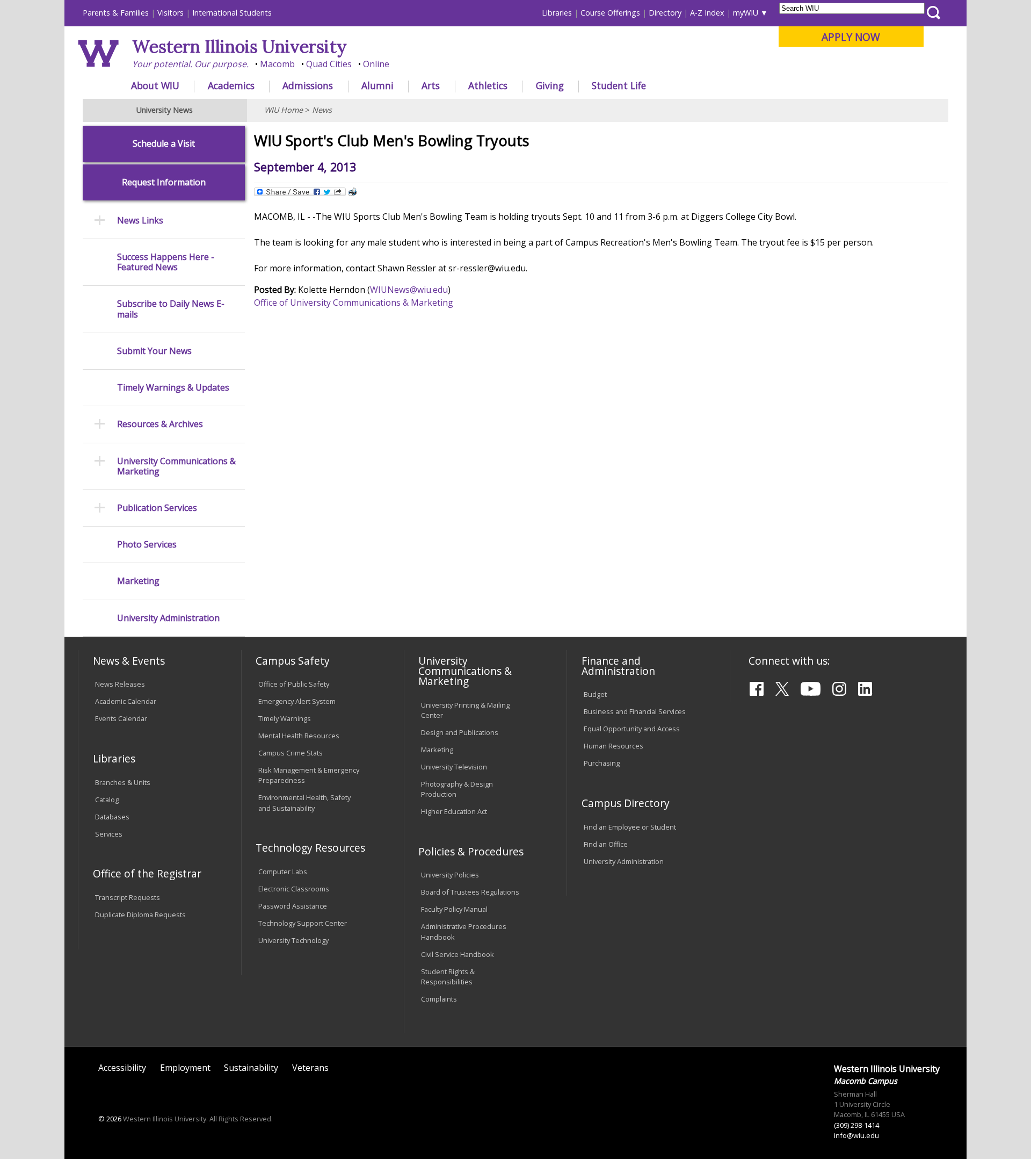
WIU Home (283, 110)
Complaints (439, 999)
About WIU (155, 85)
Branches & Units (122, 782)
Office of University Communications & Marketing (353, 302)
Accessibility (122, 1068)
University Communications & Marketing (176, 466)
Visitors (170, 13)
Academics (231, 85)
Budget (595, 694)
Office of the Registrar (147, 873)
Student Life (619, 85)
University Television (454, 767)
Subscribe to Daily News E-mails (170, 309)
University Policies (450, 875)
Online (376, 64)
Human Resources (613, 746)
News (322, 110)
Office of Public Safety (293, 684)
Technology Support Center (302, 923)
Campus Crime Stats (290, 753)
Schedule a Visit (164, 144)
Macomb (277, 64)
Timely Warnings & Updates (173, 388)
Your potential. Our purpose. (190, 64)
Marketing (138, 581)
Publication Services (157, 508)
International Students (232, 13)
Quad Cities (329, 64)
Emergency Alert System (297, 701)
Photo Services (147, 544)
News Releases (120, 684)
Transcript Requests (127, 897)
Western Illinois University (239, 46)
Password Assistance (292, 906)
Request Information (164, 182)
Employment (185, 1068)
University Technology (293, 940)
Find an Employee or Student (630, 827)
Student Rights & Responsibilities (448, 977)
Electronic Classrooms (293, 889)
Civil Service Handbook (457, 954)
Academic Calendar (125, 701)
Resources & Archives (160, 424)
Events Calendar (121, 718)
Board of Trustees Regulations (470, 892)
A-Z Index (707, 13)
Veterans (310, 1068)
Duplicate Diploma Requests (140, 914)
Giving (550, 85)
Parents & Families (116, 13)
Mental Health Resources (298, 735)
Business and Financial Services (635, 711)
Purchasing (602, 763)
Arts (431, 85)
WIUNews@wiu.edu (409, 290)
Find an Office (606, 844)
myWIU (745, 13)
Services (108, 834)
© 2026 (109, 1119)
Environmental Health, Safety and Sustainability (304, 802)
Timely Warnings (284, 718)
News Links (140, 220)
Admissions (307, 85)
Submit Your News (154, 351)
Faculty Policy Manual (454, 909)
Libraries (557, 13)
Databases (112, 817)
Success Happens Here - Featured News (165, 262)
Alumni (377, 85)
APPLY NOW (851, 37)
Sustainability (251, 1068)
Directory (665, 13)
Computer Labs (282, 871)
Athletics (487, 85)
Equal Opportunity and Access (632, 728)
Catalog (107, 799)
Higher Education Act (454, 811)
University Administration (168, 618)
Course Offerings (610, 13)
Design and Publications (459, 732)
